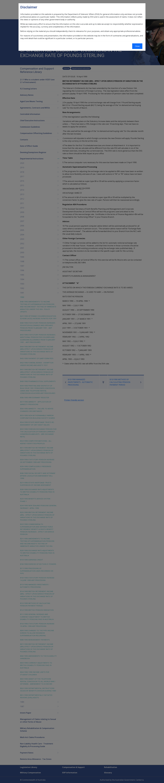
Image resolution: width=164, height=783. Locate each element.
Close (137, 46)
